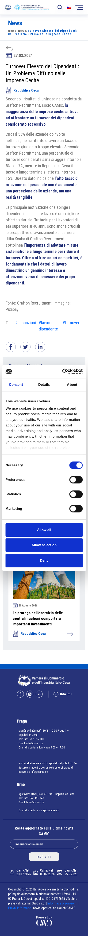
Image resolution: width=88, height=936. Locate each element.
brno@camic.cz (35, 802)
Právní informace (19, 908)
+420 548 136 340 (33, 798)
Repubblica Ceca (26, 90)
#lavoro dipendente (48, 325)
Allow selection (44, 545)
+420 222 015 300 (33, 739)
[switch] (76, 479)
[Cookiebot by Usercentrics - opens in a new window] (63, 372)
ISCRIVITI (44, 856)
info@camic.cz (34, 743)
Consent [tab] (16, 384)
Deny (44, 560)
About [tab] (72, 384)
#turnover (71, 322)
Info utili (66, 694)
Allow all (44, 530)
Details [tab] (44, 384)
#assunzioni (25, 322)
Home (12, 30)
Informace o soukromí (62, 903)
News (22, 30)
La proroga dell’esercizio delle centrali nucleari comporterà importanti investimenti (38, 618)
